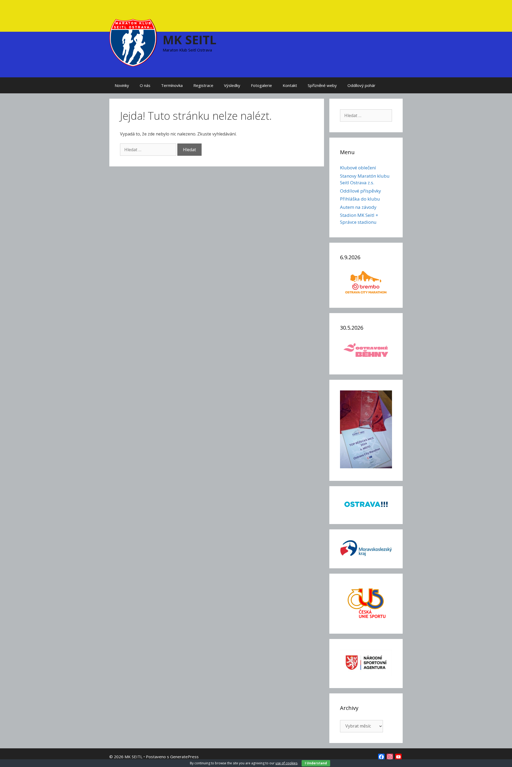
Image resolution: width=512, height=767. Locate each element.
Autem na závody (358, 207)
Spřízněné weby (322, 85)
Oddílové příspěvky (360, 191)
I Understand (316, 763)
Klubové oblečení (358, 168)
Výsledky (232, 85)
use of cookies (286, 763)
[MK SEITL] (133, 42)
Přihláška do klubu (360, 199)
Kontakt (290, 85)
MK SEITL (190, 39)
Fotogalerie (261, 85)
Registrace (203, 85)
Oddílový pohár (361, 85)
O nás (145, 85)
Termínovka (172, 85)
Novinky (122, 85)
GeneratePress (184, 756)
